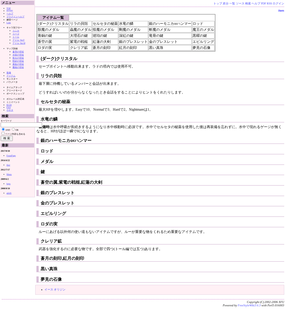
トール (16, 37)
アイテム (10, 76)
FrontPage (11, 155)
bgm (8, 183)
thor (8, 165)
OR (17, 130)
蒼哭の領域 (18, 51)
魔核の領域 (18, 67)
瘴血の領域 (18, 64)
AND (7, 130)
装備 (8, 72)
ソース (240, 3)
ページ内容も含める (15, 134)
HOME (9, 11)
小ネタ (9, 110)
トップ (217, 3)
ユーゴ (16, 34)
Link (8, 22)
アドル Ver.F (19, 40)
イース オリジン (54, 289)
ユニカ (16, 30)
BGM (9, 105)
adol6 (8, 193)
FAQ (8, 107)
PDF (263, 3)
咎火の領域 (18, 58)
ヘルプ (256, 3)
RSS (269, 3)
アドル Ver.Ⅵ (19, 43)
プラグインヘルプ (15, 16)
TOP (8, 8)
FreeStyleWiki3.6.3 (249, 305)
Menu (9, 174)
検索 (248, 3)
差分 (226, 3)
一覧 (232, 3)
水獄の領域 (18, 55)
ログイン (278, 3)
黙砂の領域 (18, 61)
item (281, 10)
